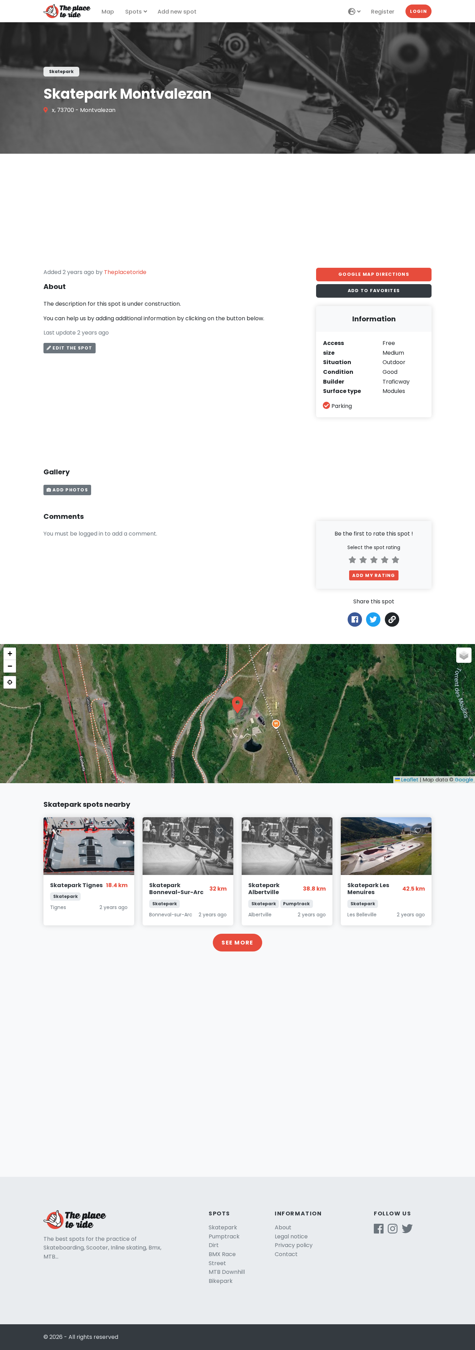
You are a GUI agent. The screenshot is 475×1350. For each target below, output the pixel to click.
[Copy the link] (392, 619)
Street (217, 1263)
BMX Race (222, 1254)
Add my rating (373, 575)
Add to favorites (374, 291)
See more (237, 943)
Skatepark (223, 1227)
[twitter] (407, 1231)
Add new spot (177, 12)
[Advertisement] (237, 210)
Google (464, 779)
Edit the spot (71, 348)
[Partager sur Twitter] (373, 619)
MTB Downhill (227, 1272)
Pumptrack (224, 1236)
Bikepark (221, 1281)
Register (382, 12)
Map (108, 12)
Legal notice (291, 1236)
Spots (133, 12)
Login (418, 11)
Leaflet (409, 779)
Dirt (214, 1245)
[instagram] (392, 1231)
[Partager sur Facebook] (355, 619)
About (283, 1227)
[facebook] (379, 1231)
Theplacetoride (125, 272)
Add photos (69, 490)
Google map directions (373, 274)
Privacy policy (294, 1245)
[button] (237, 705)
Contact (286, 1254)
